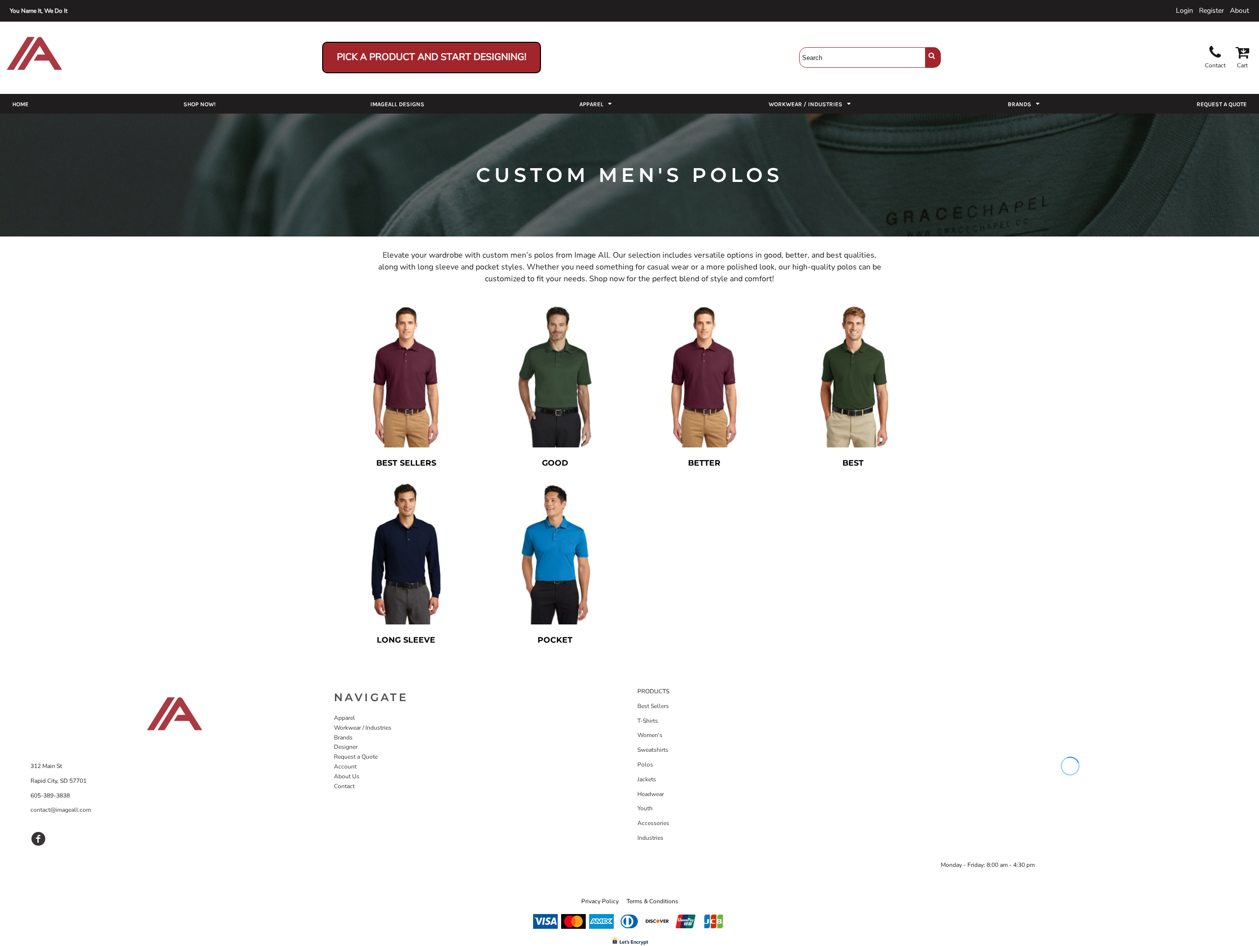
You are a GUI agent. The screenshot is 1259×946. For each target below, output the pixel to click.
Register (1211, 10)
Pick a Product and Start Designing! (431, 57)
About (1239, 10)
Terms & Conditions (652, 901)
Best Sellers (653, 706)
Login (1184, 10)
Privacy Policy (600, 901)
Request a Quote (356, 757)
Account (345, 766)
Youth (645, 808)
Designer (346, 747)
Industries (650, 838)
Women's (649, 735)
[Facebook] (38, 839)
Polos (645, 765)
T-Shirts (647, 721)
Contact (344, 786)
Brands (343, 737)
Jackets (646, 779)
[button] (596, 104)
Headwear (650, 794)
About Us (347, 776)
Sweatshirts (652, 750)
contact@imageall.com (60, 810)
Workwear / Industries (362, 728)
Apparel (344, 718)
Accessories (653, 823)
